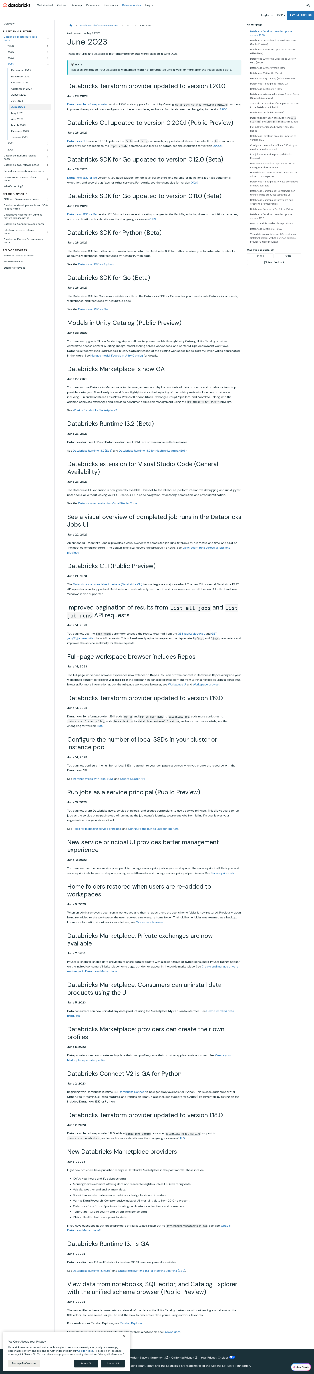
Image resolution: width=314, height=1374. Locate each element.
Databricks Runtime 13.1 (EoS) (92, 1271)
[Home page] (70, 25)
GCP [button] (280, 15)
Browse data (172, 1332)
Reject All (86, 1363)
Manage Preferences (24, 1363)
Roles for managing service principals (97, 829)
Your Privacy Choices (215, 1357)
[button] (28, 46)
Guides (62, 5)
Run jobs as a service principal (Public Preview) (271, 156)
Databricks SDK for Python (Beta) (268, 67)
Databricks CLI (76, 141)
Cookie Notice (85, 1350)
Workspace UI (177, 684)
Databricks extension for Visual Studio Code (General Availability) (274, 96)
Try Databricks (301, 15)
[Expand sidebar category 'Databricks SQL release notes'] (47, 165)
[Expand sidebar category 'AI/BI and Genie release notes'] (47, 199)
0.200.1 (217, 146)
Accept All (113, 1363)
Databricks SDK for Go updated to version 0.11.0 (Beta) (273, 60)
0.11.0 (152, 219)
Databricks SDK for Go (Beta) (266, 73)
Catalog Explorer (131, 1323)
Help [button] (148, 5)
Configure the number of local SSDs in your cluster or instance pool (274, 147)
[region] (66, 1351)
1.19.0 (100, 726)
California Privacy (182, 1357)
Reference (93, 5)
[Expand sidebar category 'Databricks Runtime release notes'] (47, 157)
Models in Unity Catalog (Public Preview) (272, 78)
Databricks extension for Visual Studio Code (107, 503)
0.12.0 (194, 182)
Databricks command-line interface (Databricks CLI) (107, 584)
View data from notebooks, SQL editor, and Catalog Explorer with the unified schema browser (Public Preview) (273, 238)
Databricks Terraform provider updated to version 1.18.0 (273, 216)
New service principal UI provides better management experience (272, 165)
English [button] (265, 15)
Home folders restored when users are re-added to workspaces (273, 174)
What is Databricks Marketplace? (95, 410)
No (289, 255)
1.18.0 (181, 1138)
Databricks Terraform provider (87, 104)
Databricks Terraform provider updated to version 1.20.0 (273, 33)
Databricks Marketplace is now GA (269, 83)
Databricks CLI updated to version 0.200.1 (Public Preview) (273, 42)
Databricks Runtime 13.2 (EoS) (92, 450)
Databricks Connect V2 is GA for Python (272, 209)
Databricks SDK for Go (82, 178)
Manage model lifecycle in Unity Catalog (116, 355)
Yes (262, 255)
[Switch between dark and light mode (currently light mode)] (308, 5)
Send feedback (275, 262)
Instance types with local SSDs (93, 779)
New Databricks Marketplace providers (271, 223)
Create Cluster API (132, 779)
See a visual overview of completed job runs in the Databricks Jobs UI (274, 105)
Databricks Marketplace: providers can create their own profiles (271, 201)
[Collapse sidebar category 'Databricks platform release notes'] (47, 38)
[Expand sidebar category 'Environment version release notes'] (47, 178)
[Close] (124, 1336)
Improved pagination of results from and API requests (274, 119)
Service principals (222, 873)
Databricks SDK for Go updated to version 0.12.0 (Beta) (273, 51)
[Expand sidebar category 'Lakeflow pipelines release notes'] (47, 232)
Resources (111, 5)
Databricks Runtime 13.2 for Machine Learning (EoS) (153, 450)
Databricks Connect (132, 1092)
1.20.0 (223, 109)
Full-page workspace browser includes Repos (272, 128)
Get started (45, 5)
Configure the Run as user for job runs (153, 829)
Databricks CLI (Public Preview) (267, 112)
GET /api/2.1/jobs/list (191, 633)
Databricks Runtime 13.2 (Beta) (266, 88)
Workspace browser (206, 684)
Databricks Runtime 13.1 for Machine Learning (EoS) (151, 1271)
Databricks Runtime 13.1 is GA (266, 228)
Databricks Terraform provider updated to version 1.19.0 (273, 137)
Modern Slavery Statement (147, 1357)
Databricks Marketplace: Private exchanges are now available (274, 183)
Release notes (131, 5)
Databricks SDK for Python (96, 264)
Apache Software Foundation (230, 1366)
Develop (76, 5)
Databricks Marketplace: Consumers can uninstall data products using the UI (272, 192)
